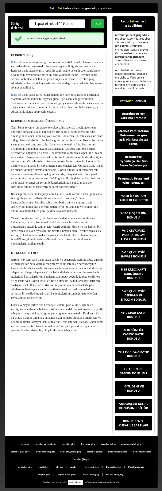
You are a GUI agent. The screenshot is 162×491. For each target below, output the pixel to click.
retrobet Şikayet (81, 459)
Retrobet (16, 62)
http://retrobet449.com (52, 23)
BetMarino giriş (91, 474)
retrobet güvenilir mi (45, 444)
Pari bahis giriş (136, 467)
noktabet (44, 467)
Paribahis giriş (113, 467)
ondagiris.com (75, 482)
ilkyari (59, 467)
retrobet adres (108, 444)
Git (98, 24)
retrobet (24, 444)
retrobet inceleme (142, 451)
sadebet (73, 467)
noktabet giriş (25, 467)
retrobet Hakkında (117, 451)
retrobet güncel (95, 451)
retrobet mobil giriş (131, 444)
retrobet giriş (68, 444)
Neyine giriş (44, 474)
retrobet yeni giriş (45, 451)
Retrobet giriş (88, 444)
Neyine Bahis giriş (66, 474)
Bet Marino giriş (114, 474)
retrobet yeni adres (20, 451)
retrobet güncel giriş (70, 451)
